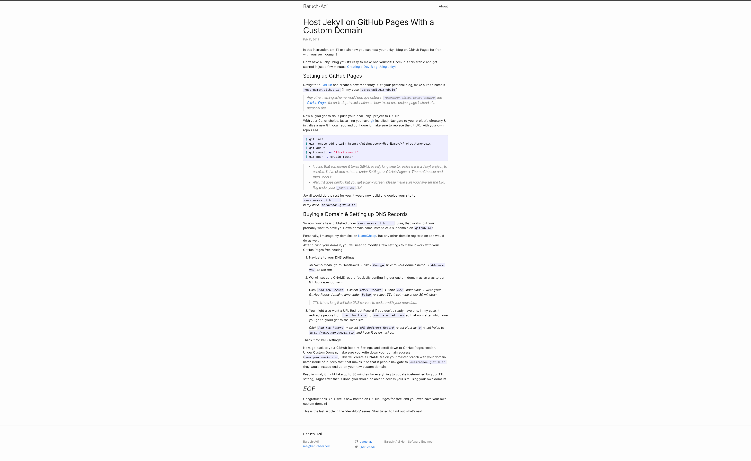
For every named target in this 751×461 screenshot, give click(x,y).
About (443, 6)
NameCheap (367, 236)
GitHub (327, 85)
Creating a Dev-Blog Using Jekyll (371, 67)
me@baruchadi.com (317, 446)
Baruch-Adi (315, 6)
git (372, 121)
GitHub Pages (317, 103)
